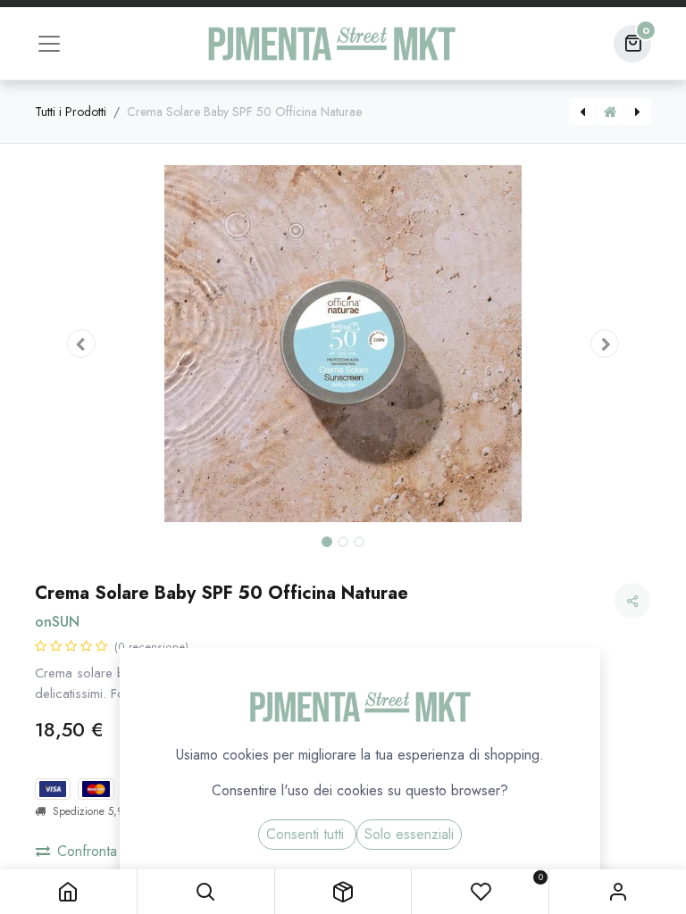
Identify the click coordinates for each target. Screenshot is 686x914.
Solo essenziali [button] (409, 834)
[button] (206, 891)
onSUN (57, 621)
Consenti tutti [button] (307, 834)
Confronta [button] (87, 851)
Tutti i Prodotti (70, 111)
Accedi (617, 891)
